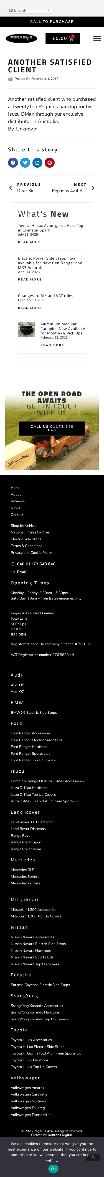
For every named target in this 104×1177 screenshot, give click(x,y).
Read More (30, 242)
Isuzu (18, 771)
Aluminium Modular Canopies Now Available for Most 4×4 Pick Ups (62, 328)
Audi (17, 675)
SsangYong (25, 995)
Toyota (19, 1029)
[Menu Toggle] (97, 38)
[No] (93, 1157)
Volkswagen (26, 1077)
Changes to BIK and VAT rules (45, 295)
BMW (17, 702)
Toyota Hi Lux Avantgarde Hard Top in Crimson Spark (50, 227)
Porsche (21, 974)
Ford (16, 723)
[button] (13, 163)
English (19, 10)
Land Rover (25, 812)
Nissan (20, 927)
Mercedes (23, 859)
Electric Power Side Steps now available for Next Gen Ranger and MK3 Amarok (50, 262)
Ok (53, 1169)
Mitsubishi (25, 899)
